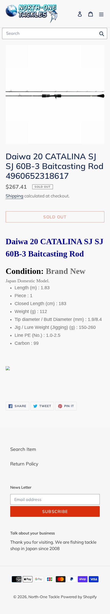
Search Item (23, 449)
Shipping (14, 195)
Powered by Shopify (79, 596)
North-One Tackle (44, 596)
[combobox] (54, 33)
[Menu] (101, 14)
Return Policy (24, 464)
